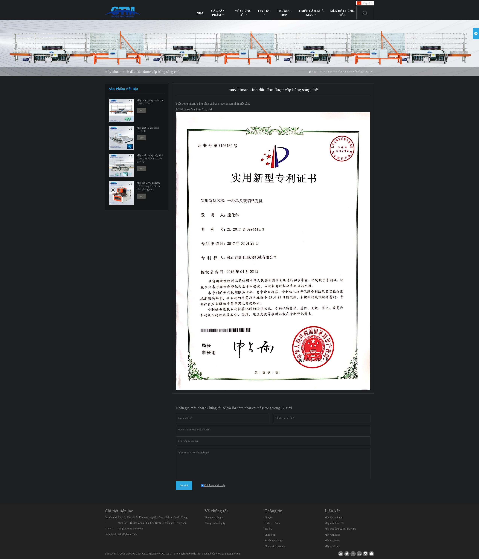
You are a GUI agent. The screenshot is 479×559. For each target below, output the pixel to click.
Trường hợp (284, 13)
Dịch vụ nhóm (272, 523)
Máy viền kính (332, 534)
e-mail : (109, 528)
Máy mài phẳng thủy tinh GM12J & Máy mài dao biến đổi (150, 158)
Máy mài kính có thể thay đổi (340, 529)
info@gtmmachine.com (130, 528)
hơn (141, 110)
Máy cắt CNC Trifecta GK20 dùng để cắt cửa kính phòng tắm (148, 186)
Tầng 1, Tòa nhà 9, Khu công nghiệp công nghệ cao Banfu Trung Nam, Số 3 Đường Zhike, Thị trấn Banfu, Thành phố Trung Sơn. (152, 520)
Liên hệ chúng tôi (342, 13)
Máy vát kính (332, 540)
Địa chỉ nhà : (111, 520)
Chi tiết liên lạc (119, 510)
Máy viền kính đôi (334, 523)
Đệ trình (184, 485)
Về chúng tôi (243, 13)
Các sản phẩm (218, 13)
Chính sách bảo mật (275, 546)
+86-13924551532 (127, 534)
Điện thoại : (111, 534)
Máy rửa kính (332, 546)
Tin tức (264, 10)
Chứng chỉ (270, 534)
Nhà (200, 13)
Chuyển (269, 517)
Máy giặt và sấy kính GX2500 (148, 129)
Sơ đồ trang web (273, 540)
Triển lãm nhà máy (311, 13)
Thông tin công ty (214, 517)
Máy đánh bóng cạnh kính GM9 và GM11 (150, 102)
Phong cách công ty (215, 523)
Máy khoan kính (333, 517)
